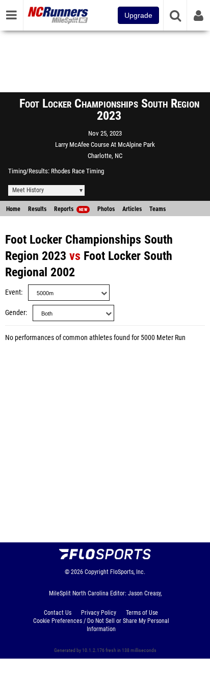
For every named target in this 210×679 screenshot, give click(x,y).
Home (13, 209)
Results (37, 209)
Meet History (28, 190)
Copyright (97, 572)
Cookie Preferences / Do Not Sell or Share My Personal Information (101, 625)
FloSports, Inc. (127, 572)
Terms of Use (142, 612)
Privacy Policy (98, 612)
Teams (157, 209)
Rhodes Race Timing (77, 171)
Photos (106, 209)
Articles (132, 209)
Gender (15, 312)
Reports (70, 209)
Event (13, 292)
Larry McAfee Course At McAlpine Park (105, 144)
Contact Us (57, 612)
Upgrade (138, 15)
